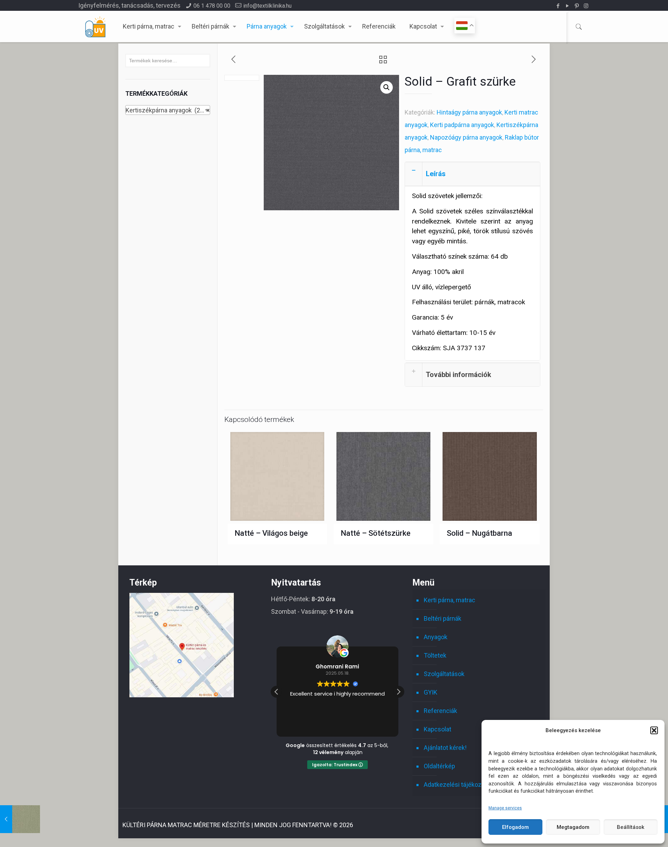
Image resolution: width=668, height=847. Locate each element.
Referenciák (440, 710)
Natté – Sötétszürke (376, 533)
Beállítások (630, 827)
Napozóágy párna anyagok (466, 137)
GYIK (430, 692)
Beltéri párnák (442, 618)
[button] (654, 730)
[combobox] (167, 110)
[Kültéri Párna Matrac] (181, 695)
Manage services (505, 808)
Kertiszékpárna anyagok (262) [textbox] (168, 110)
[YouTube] (567, 6)
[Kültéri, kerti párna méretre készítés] (95, 26)
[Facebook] (558, 6)
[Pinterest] (576, 6)
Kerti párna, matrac (449, 600)
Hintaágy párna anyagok (469, 112)
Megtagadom (573, 827)
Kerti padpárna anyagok (462, 124)
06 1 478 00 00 (211, 5)
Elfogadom (515, 827)
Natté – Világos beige (271, 533)
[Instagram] (586, 6)
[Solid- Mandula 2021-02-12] (20, 819)
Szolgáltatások (444, 673)
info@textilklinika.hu (267, 5)
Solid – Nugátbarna (479, 533)
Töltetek (435, 655)
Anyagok (435, 637)
